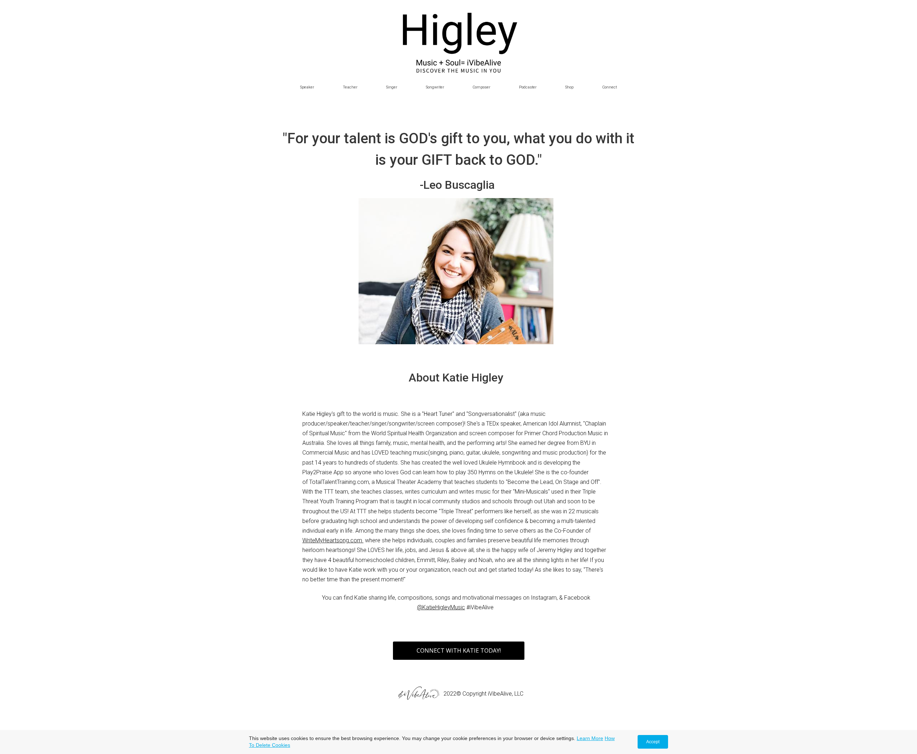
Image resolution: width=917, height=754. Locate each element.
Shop (569, 87)
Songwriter (435, 87)
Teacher (350, 87)
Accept (652, 741)
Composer (481, 87)
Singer (391, 87)
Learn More (590, 738)
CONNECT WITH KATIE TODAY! (459, 650)
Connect (609, 87)
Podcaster (528, 87)
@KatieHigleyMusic (441, 607)
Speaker (307, 87)
